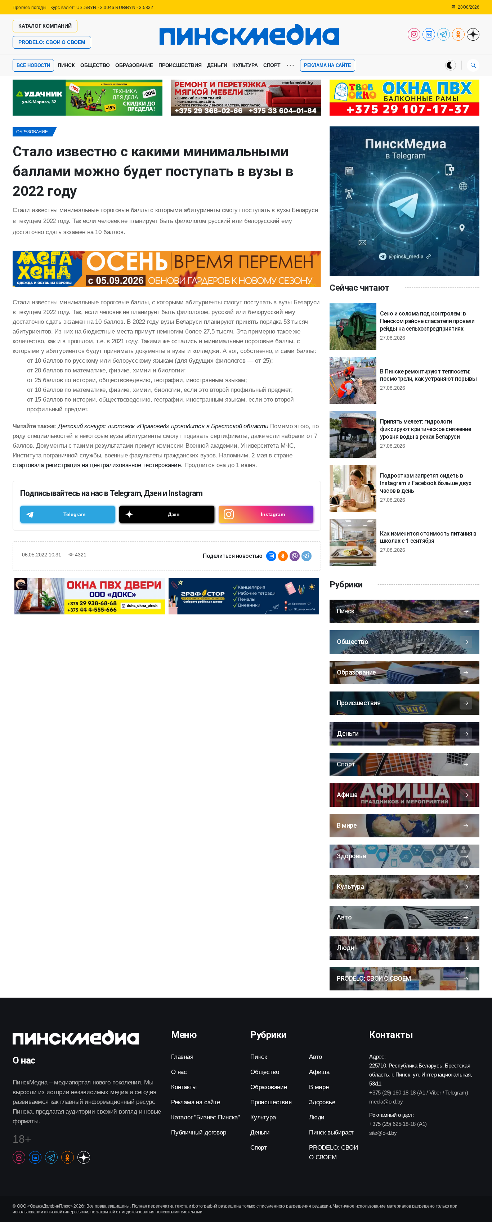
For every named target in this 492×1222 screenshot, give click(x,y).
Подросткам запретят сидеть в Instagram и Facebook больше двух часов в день (425, 483)
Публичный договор (198, 1132)
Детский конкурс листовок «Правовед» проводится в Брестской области (163, 426)
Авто (315, 1056)
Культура (245, 65)
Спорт (272, 65)
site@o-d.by (383, 1133)
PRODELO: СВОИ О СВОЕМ (51, 42)
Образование (134, 65)
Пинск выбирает (331, 1132)
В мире (319, 1087)
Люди (317, 1117)
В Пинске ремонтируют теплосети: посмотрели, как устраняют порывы (428, 375)
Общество (95, 65)
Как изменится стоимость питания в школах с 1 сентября (428, 537)
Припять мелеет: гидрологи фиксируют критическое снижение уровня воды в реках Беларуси (425, 429)
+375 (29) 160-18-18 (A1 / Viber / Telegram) (418, 1092)
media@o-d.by (386, 1101)
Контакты (183, 1087)
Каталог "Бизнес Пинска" (205, 1117)
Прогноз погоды (29, 7)
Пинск (66, 65)
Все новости (33, 65)
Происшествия (180, 65)
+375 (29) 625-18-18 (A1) (398, 1124)
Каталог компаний (45, 26)
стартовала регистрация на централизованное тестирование (97, 465)
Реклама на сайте (327, 65)
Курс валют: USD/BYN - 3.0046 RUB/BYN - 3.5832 (101, 7)
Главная (182, 1056)
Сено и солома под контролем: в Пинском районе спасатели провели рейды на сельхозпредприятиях (427, 321)
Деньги (217, 65)
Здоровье (322, 1102)
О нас (179, 1072)
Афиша (319, 1072)
